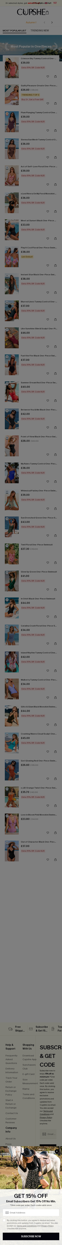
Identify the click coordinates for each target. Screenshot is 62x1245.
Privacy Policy (47, 1225)
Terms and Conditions (27, 1225)
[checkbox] (4, 1220)
